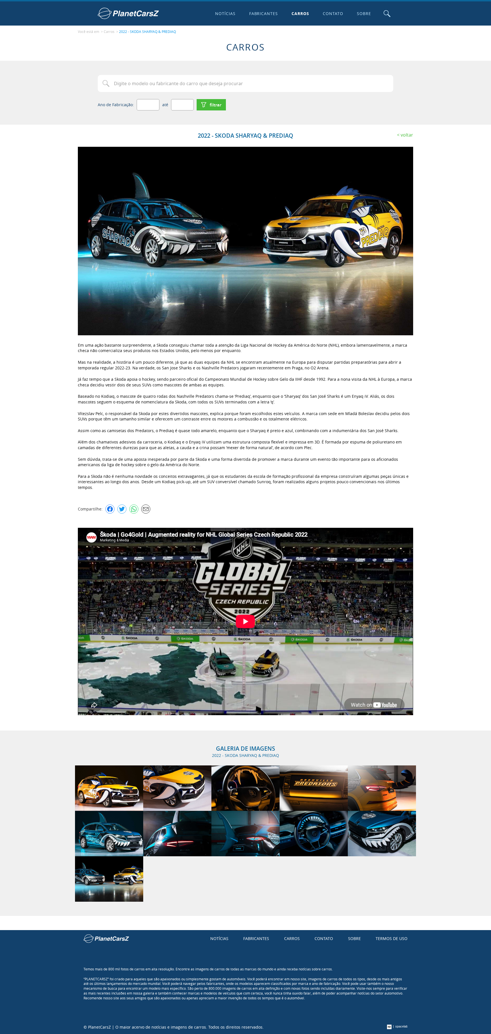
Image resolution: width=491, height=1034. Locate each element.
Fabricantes (263, 13)
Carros (300, 13)
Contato (333, 13)
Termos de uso (391, 938)
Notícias (225, 13)
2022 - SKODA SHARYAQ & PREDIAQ (147, 31)
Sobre (364, 13)
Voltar (407, 135)
